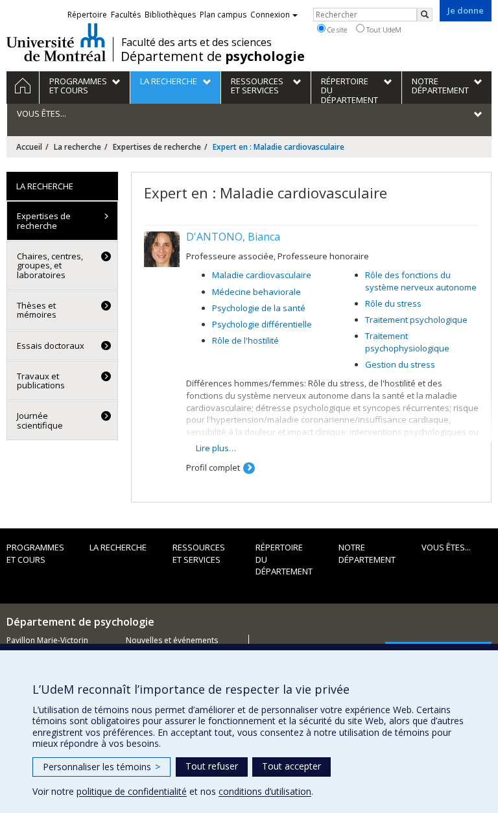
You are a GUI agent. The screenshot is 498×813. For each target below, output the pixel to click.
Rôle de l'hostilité (245, 340)
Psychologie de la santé (258, 308)
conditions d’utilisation (265, 791)
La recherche (77, 146)
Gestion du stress (400, 364)
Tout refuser (211, 766)
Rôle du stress (393, 303)
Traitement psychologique (416, 319)
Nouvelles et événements (172, 640)
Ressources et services (198, 553)
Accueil (29, 146)
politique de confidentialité (132, 791)
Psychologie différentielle (262, 324)
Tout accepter (291, 766)
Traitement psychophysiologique (407, 342)
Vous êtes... (446, 547)
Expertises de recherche (157, 146)
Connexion (270, 14)
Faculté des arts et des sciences (196, 42)
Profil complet (213, 467)
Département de (213, 56)
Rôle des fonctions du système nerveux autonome (421, 281)
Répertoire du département (284, 559)
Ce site (336, 29)
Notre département (367, 553)
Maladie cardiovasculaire (261, 275)
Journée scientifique (40, 420)
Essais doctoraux (50, 345)
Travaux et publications (41, 380)
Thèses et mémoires (36, 310)
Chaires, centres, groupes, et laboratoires (50, 265)
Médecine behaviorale (256, 292)
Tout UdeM (382, 29)
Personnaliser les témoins (101, 766)
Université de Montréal (56, 42)
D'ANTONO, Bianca (233, 237)
